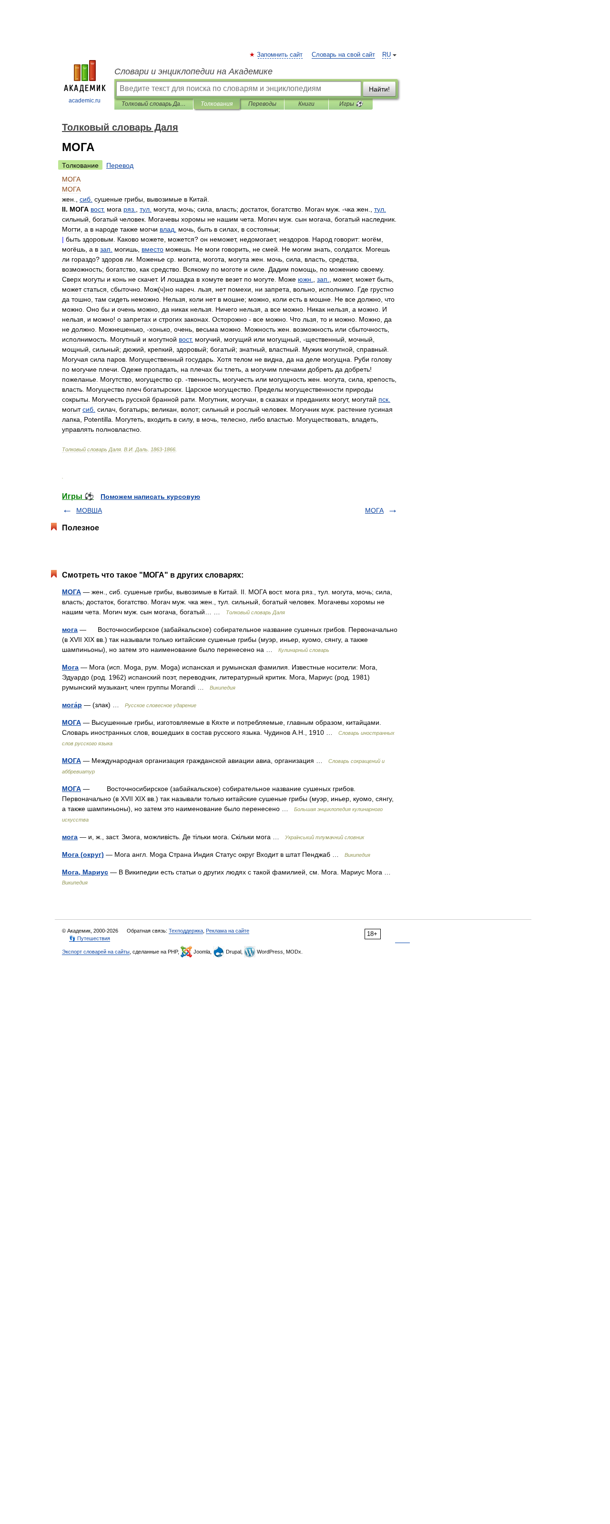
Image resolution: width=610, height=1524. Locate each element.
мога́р (72, 705)
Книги (306, 104)
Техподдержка (186, 931)
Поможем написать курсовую (150, 496)
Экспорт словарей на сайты (96, 952)
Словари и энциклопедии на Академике (193, 71)
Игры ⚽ (351, 104)
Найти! (379, 89)
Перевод (119, 165)
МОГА (374, 510)
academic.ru (85, 100)
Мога (70, 667)
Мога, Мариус (85, 872)
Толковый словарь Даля (154, 104)
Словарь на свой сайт (343, 54)
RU (386, 54)
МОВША (89, 510)
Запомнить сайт (280, 54)
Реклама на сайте (227, 931)
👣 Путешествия (89, 938)
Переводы (262, 104)
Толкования (217, 104)
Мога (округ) (83, 854)
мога (70, 629)
